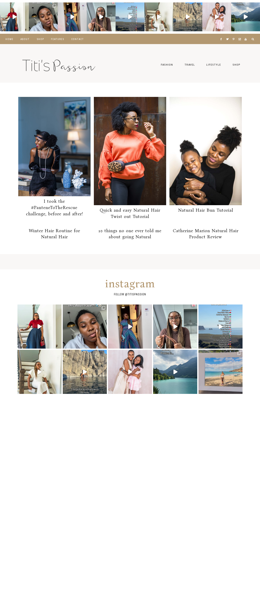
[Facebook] (222, 34)
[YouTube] (246, 34)
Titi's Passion (59, 63)
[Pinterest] (234, 34)
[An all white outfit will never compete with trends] (158, 16)
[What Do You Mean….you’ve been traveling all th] (43, 16)
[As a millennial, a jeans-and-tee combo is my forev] (14, 16)
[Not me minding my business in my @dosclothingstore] (72, 16)
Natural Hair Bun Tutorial (205, 210)
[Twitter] (228, 34)
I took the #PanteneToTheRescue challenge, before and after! (54, 207)
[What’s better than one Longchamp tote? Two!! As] (101, 16)
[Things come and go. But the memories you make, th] (187, 16)
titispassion (137, 294)
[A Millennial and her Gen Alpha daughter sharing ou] (216, 16)
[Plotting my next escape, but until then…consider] (220, 372)
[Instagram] (240, 34)
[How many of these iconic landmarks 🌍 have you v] (130, 16)
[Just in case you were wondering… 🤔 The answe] (245, 16)
